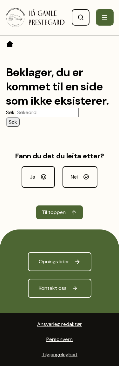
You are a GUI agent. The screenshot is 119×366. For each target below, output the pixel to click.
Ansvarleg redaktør (59, 324)
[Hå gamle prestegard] (35, 17)
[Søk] (80, 17)
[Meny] (104, 17)
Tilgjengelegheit (59, 354)
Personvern (59, 339)
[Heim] (10, 45)
